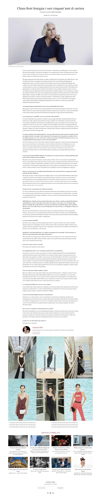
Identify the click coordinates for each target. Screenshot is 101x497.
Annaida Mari (54, 15)
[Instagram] (53, 493)
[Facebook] (48, 493)
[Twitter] (50, 493)
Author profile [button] (36, 333)
